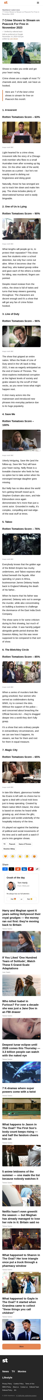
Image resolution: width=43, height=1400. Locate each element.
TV (5, 844)
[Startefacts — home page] (6, 2)
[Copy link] (37, 869)
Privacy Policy (7, 1384)
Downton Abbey (9, 849)
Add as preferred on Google (12, 34)
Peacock (12, 844)
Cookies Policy (19, 1384)
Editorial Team (34, 1387)
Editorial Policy (7, 1390)
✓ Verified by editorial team (12, 31)
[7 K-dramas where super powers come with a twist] (21, 1102)
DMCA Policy (6, 1387)
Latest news (15, 10)
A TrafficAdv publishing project (26, 1395)
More (21, 1347)
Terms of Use (29, 1384)
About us (16, 1387)
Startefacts (6, 10)
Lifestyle (7, 1377)
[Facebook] (5, 869)
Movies (22, 1371)
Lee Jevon (14, 39)
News (5, 1371)
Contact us (24, 1387)
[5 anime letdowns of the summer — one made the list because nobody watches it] (21, 1188)
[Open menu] (38, 2)
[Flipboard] (30, 869)
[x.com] (11, 869)
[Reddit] (18, 869)
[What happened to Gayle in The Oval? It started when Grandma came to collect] (21, 1318)
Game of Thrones (25, 844)
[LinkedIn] (24, 869)
